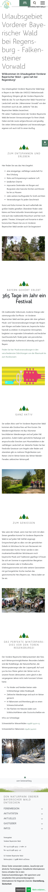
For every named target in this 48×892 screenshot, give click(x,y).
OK (28, 890)
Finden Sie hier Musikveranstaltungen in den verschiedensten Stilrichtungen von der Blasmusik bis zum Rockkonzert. (24, 353)
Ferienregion (11, 808)
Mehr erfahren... (39, 890)
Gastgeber (10, 823)
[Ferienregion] (42, 809)
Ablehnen (20, 890)
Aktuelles (10, 818)
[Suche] (34, 3)
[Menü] (42, 3)
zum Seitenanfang (24, 781)
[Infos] (42, 829)
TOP (45, 144)
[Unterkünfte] (24, 3)
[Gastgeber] (42, 824)
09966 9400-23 (33, 723)
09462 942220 (30, 729)
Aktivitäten (11, 813)
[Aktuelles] (42, 819)
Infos (7, 828)
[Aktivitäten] (42, 814)
